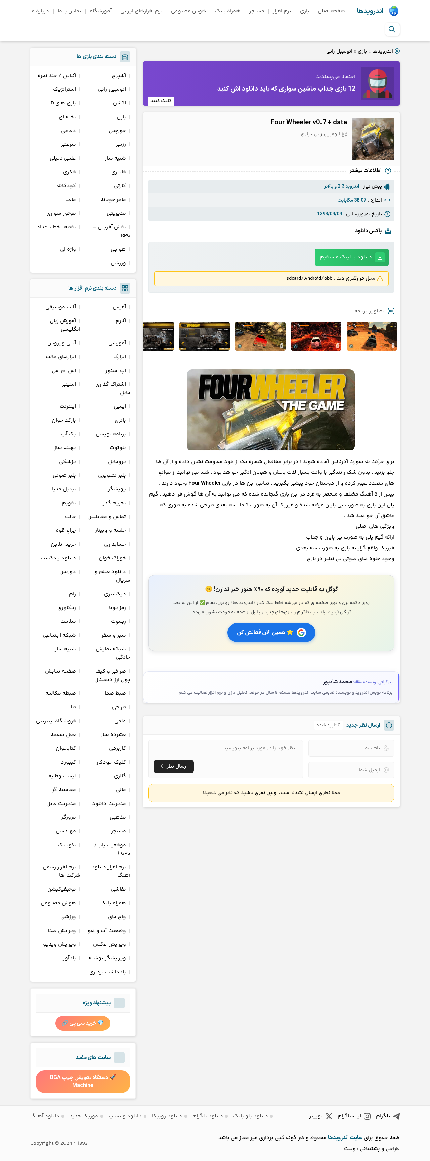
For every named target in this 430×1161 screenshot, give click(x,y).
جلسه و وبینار (110, 530)
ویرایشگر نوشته (107, 958)
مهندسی (66, 831)
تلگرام (383, 1116)
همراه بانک (228, 11)
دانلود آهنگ (44, 1116)
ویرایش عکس (109, 944)
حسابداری (115, 544)
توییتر (316, 1116)
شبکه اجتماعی (59, 635)
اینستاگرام (349, 1116)
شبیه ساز (115, 158)
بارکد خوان (64, 420)
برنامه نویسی (111, 434)
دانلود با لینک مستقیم (346, 257)
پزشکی (67, 462)
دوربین (67, 572)
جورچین (117, 131)
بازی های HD (61, 103)
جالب (70, 517)
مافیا (70, 200)
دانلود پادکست (58, 558)
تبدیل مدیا (64, 489)
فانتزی (118, 172)
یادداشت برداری (107, 972)
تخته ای (67, 117)
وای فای (117, 917)
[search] (392, 29)
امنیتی (68, 384)
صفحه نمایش (60, 671)
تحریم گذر (114, 503)
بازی (304, 11)
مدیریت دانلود (109, 804)
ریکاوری (66, 608)
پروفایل (117, 462)
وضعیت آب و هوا (106, 931)
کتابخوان (66, 748)
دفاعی (68, 131)
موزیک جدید (84, 1116)
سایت (356, 1138)
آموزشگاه (101, 11)
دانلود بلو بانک (250, 1116)
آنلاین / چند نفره (57, 76)
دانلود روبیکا (167, 1116)
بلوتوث (118, 448)
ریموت (118, 621)
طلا (72, 707)
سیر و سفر (113, 635)
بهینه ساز (65, 448)
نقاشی (118, 889)
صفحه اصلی (331, 11)
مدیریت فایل (61, 804)
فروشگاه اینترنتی (56, 721)
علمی (120, 721)
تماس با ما (69, 11)
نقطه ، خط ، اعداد (56, 227)
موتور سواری (61, 213)
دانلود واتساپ (125, 1116)
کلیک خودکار (111, 762)
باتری (120, 420)
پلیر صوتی (64, 475)
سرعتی (68, 144)
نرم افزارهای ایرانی (141, 11)
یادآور (69, 958)
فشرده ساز (113, 735)
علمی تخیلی (63, 158)
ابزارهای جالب (61, 357)
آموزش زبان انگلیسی (65, 325)
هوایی (118, 249)
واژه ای (68, 249)
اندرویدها (370, 11)
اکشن (119, 103)
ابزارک (119, 357)
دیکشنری (115, 594)
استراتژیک (64, 89)
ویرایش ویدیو (59, 944)
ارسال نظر (177, 766)
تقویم (69, 503)
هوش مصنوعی (188, 11)
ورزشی (118, 263)
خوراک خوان (112, 558)
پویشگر (117, 489)
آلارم (121, 321)
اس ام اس (64, 371)
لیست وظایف (61, 776)
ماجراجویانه (113, 200)
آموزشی (117, 343)
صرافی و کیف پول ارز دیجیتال (112, 675)
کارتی (120, 186)
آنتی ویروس (61, 343)
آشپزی (119, 76)
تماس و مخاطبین (106, 517)
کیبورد (68, 762)
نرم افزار (282, 11)
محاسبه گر (64, 790)
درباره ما (39, 11)
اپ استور (115, 371)
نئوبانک (67, 845)
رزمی (120, 144)
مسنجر (256, 11)
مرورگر (68, 817)
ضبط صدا (115, 693)
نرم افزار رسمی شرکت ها (61, 871)
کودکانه (66, 186)
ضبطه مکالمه (60, 693)
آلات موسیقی (60, 307)
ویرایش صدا (62, 931)
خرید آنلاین (63, 544)
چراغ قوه (66, 530)
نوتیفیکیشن (61, 889)
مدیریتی (116, 213)
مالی (121, 790)
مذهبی (118, 817)
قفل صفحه (63, 735)
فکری (69, 172)
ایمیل (120, 406)
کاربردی (117, 748)
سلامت (68, 621)
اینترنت (68, 406)
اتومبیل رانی (339, 51)
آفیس (119, 307)
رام (72, 594)
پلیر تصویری (112, 475)
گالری (120, 776)
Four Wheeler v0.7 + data (309, 123)
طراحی (119, 707)
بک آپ (68, 434)
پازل (121, 117)
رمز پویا (117, 608)
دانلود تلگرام (207, 1116)
